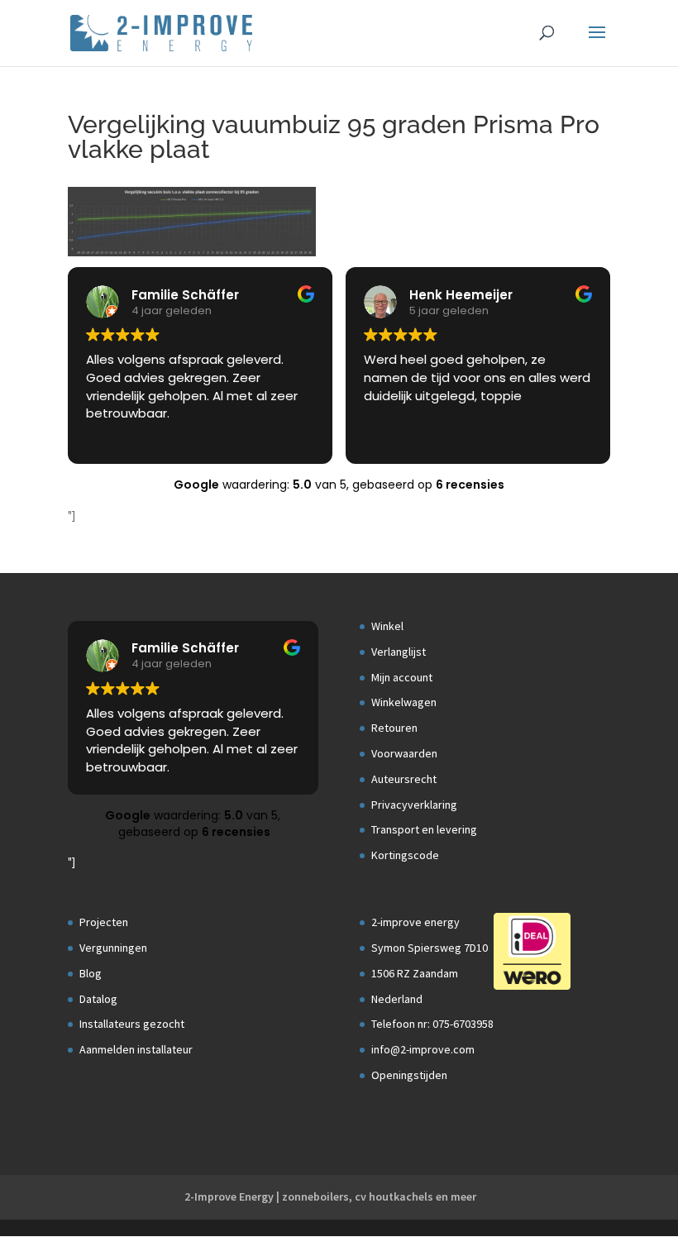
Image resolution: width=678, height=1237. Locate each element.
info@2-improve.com (423, 1049)
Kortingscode (405, 855)
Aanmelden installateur (136, 1049)
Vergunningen (113, 947)
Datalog (98, 998)
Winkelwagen (404, 702)
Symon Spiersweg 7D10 (429, 947)
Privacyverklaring (414, 804)
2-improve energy (415, 922)
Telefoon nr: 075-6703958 (432, 1023)
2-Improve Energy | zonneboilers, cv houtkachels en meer (330, 1196)
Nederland (397, 998)
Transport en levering (424, 829)
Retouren (394, 727)
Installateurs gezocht (131, 1023)
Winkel (387, 625)
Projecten (103, 922)
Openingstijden (409, 1074)
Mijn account (401, 677)
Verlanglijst (398, 651)
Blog (90, 973)
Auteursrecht (404, 778)
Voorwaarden (404, 753)
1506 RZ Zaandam (414, 973)
